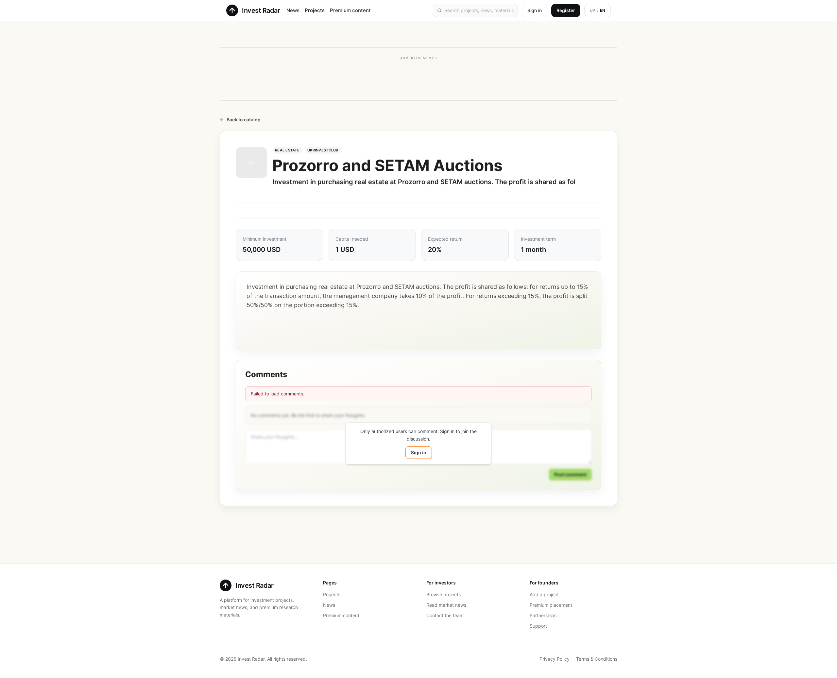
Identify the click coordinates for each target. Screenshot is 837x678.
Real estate (287, 150)
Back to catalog (240, 119)
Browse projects (443, 594)
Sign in (534, 10)
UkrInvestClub (322, 150)
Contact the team (445, 615)
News (292, 10)
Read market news (446, 605)
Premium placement (551, 605)
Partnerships (543, 615)
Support (538, 626)
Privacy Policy (554, 659)
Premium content (350, 10)
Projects (315, 10)
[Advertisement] (418, 78)
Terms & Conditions (596, 659)
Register (565, 10)
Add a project (544, 594)
